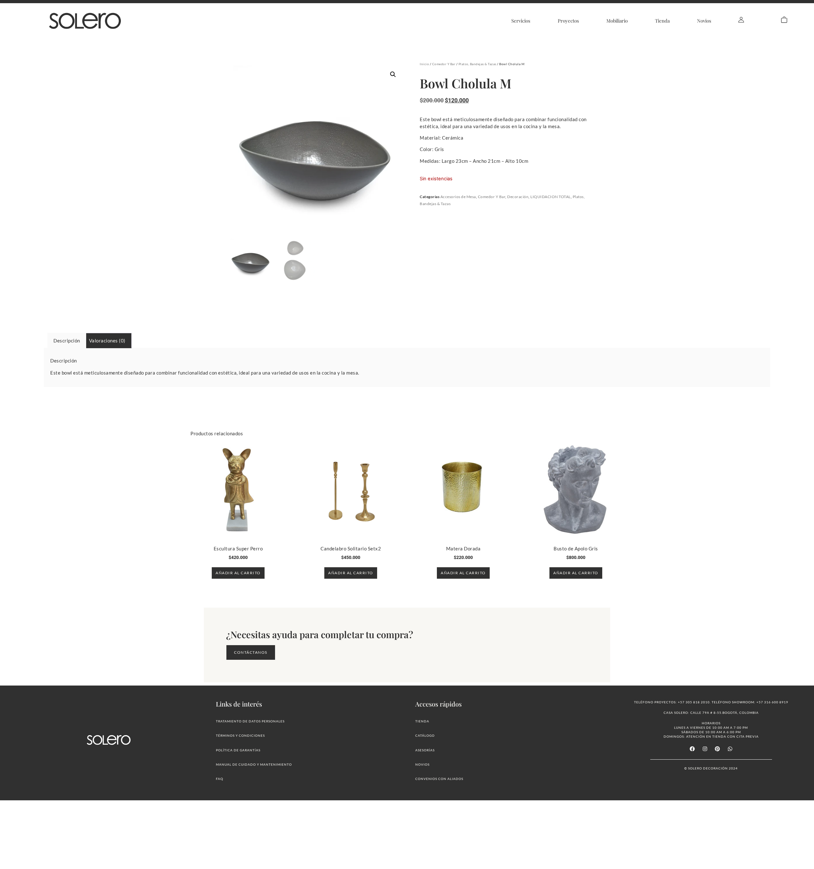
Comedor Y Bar (444, 64)
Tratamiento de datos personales (250, 721)
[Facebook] (692, 748)
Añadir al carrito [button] (238, 572)
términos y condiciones (240, 735)
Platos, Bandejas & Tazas (477, 64)
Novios (704, 20)
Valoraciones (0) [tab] (107, 340)
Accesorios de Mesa (458, 196)
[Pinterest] (717, 748)
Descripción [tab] (66, 340)
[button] (393, 74)
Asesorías (425, 750)
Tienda (662, 20)
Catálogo (425, 735)
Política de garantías (238, 750)
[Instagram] (704, 748)
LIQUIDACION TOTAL (550, 196)
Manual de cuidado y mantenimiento (254, 764)
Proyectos (568, 20)
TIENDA (422, 721)
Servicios (520, 20)
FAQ (219, 779)
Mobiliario (617, 20)
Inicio (424, 64)
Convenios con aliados (439, 779)
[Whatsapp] (729, 748)
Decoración (517, 196)
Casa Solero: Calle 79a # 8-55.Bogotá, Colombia (711, 712)
